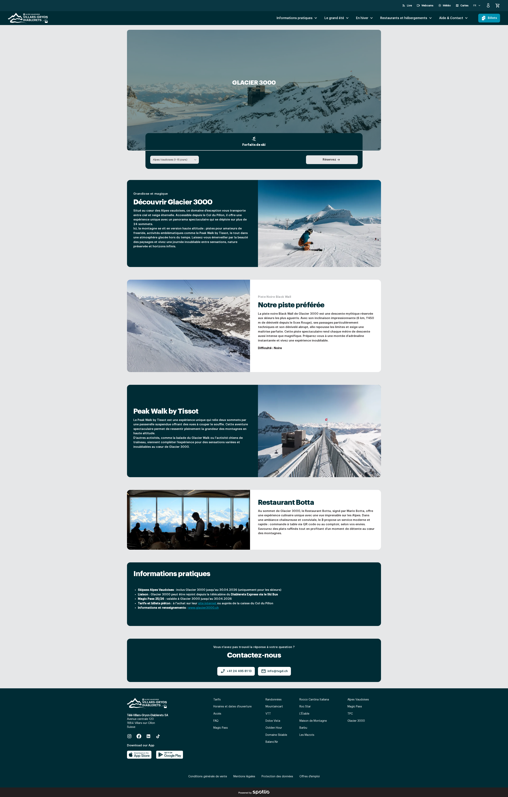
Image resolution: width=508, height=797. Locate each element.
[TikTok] (158, 736)
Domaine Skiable (276, 735)
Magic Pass (220, 727)
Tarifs (217, 699)
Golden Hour (274, 727)
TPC (350, 713)
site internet (207, 603)
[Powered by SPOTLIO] (254, 792)
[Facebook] (139, 736)
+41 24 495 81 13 (236, 671)
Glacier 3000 (356, 721)
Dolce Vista (273, 721)
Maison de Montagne (313, 721)
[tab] (254, 142)
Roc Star (305, 706)
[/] (28, 18)
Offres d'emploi (309, 776)
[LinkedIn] (148, 736)
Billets (492, 17)
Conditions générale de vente (207, 776)
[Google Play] (169, 755)
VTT (268, 713)
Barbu (303, 727)
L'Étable (304, 713)
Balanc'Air (272, 742)
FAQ (215, 721)
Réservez (329, 159)
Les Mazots (306, 735)
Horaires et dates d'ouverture (232, 706)
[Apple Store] (139, 755)
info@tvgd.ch (274, 671)
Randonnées (274, 699)
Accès (217, 713)
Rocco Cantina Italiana (314, 699)
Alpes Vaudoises (358, 699)
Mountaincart (274, 706)
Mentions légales (244, 776)
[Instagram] (129, 736)
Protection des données (277, 776)
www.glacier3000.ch (203, 607)
